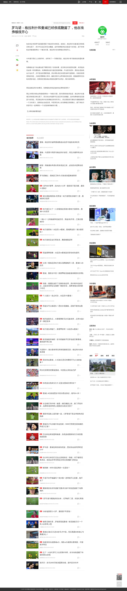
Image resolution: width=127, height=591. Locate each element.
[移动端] (79, 2)
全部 (113, 49)
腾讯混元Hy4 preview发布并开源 (99, 275)
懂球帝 (29, 36)
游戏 (102, 355)
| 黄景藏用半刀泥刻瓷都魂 (99, 340)
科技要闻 (92, 243)
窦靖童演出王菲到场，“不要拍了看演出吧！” (102, 184)
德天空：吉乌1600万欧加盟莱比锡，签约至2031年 (59, 563)
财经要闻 (92, 206)
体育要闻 (92, 79)
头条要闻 (92, 123)
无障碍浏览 (16, 1)
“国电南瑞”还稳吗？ (95, 234)
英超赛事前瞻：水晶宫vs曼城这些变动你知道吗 (61, 253)
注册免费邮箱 (112, 1)
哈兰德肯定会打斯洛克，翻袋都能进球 (57, 240)
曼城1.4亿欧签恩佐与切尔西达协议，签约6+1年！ (62, 393)
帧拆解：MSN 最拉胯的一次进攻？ (56, 468)
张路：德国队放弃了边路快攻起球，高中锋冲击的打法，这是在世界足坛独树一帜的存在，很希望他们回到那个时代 (61, 285)
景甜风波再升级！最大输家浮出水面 (100, 188)
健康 (91, 355)
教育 (107, 355)
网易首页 (5, 1)
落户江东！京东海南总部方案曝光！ (100, 381)
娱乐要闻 (92, 167)
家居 (113, 355)
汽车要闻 (92, 283)
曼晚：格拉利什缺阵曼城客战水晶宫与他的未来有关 (59, 142)
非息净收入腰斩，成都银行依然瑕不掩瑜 (101, 230)
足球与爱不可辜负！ (102, 38)
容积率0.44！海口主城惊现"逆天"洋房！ (101, 377)
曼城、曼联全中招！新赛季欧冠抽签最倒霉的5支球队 (63, 273)
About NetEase (39, 589)
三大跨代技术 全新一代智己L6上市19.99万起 (102, 306)
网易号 (18, 23)
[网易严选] (91, 2)
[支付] (96, 2)
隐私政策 (67, 589)
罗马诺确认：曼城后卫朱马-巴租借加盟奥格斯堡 (58, 176)
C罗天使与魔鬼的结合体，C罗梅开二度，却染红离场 (63, 498)
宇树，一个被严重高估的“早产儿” (99, 223)
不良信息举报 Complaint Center (77, 589)
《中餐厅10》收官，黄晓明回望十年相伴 (101, 192)
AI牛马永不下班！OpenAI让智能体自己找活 (102, 271)
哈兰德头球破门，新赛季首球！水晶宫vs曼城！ (61, 329)
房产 (96, 355)
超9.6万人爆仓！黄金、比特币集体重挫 (100, 226)
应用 (10, 1)
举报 (83, 36)
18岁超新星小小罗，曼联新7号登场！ (57, 511)
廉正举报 (87, 589)
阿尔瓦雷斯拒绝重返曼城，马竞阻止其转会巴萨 (58, 370)
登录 (105, 1)
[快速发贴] (17, 45)
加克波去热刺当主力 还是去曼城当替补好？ (59, 383)
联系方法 (51, 589)
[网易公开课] (84, 2)
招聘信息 (56, 589)
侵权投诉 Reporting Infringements (98, 589)
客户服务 (61, 589)
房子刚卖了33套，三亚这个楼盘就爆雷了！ (101, 385)
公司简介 (46, 589)
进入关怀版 (22, 1)
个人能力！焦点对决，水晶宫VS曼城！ (58, 296)
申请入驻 (81, 22)
